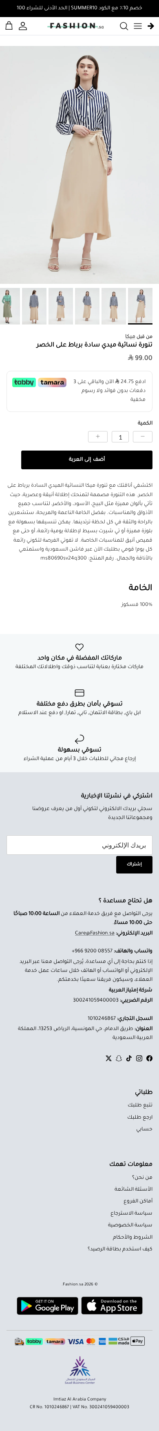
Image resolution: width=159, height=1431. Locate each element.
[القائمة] (138, 26)
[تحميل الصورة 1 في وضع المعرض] (79, 165)
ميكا (130, 337)
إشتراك (134, 864)
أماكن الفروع (138, 1201)
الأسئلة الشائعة (133, 1190)
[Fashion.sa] (75, 26)
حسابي (144, 1130)
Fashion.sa (73, 1285)
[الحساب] (24, 26)
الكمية (145, 424)
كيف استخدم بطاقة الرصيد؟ (120, 1249)
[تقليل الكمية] (142, 436)
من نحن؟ (142, 1178)
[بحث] (120, 26)
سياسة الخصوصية (130, 1225)
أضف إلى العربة (86, 460)
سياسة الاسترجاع (131, 1214)
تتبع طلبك (140, 1106)
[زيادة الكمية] (98, 436)
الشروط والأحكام (132, 1238)
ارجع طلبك (139, 1118)
